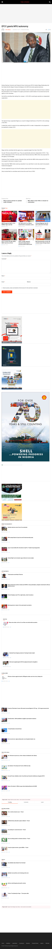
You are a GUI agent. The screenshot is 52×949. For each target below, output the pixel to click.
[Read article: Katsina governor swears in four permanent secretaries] (4, 606)
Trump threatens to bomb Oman (15, 728)
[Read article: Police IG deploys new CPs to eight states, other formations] (4, 596)
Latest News (14, 943)
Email (3, 281)
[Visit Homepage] (26, 2)
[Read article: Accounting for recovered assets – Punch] (4, 831)
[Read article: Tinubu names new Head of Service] (4, 576)
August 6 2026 (4, 562)
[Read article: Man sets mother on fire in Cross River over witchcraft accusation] (5, 624)
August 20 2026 (5, 723)
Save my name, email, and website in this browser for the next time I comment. (20, 287)
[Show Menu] (2, 2)
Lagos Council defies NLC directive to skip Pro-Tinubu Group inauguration (24, 547)
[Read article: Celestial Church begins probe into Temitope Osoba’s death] (5, 654)
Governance (21, 943)
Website (29, 281)
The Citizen (8, 29)
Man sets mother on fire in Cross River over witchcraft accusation (23, 622)
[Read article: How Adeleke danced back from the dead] (4, 864)
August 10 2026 (22, 246)
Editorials (47, 943)
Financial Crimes (25, 29)
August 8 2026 (4, 589)
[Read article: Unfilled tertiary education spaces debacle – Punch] (4, 822)
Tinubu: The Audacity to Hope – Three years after (18, 893)
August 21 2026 (5, 226)
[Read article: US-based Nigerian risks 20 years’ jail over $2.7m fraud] (43, 216)
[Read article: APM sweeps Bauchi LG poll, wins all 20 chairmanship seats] (4, 539)
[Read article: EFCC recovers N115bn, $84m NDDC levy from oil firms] (9, 234)
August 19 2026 (22, 226)
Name (3, 275)
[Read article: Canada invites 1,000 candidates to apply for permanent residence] (4, 720)
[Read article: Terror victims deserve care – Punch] (4, 813)
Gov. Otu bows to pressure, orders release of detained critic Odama (22, 755)
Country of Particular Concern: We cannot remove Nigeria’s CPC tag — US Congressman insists (28, 708)
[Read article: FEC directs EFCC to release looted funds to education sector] (26, 216)
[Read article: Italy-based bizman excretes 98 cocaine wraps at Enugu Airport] (43, 234)
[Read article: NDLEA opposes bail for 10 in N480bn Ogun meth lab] (9, 216)
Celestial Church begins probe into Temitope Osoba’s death (22, 653)
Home (3, 943)
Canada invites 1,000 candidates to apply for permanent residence (22, 718)
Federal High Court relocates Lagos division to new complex (21, 558)
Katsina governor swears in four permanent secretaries (20, 605)
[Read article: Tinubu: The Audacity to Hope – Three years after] (4, 895)
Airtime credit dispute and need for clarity (17, 883)
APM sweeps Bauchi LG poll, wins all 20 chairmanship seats (20, 537)
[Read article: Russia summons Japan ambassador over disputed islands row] (4, 740)
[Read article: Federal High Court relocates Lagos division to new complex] (4, 559)
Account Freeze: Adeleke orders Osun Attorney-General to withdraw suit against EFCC (26, 776)
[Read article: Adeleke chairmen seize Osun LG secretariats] (4, 529)
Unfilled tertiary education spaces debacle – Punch (19, 820)
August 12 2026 (5, 552)
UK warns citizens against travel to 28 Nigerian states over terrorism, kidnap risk (25, 676)
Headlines (8, 943)
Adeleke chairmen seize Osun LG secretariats (17, 527)
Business (28, 943)
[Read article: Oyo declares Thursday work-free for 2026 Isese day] (4, 767)
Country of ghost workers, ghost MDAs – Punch (18, 847)
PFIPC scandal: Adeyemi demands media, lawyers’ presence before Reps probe (25, 243)
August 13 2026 (39, 226)
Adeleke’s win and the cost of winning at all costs (18, 873)
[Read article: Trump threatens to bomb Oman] (4, 730)
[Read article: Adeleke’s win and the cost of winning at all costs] (4, 874)
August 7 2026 (4, 599)
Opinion (41, 943)
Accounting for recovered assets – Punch (17, 829)
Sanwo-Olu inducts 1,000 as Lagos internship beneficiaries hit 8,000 (22, 786)
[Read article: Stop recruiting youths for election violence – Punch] (4, 840)
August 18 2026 (5, 542)
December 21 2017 (16, 29)
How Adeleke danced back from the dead (16, 862)
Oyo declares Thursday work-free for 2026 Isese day (19, 765)
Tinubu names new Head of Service (15, 574)
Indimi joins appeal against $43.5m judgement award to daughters (23, 661)
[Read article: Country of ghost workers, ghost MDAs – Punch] (4, 849)
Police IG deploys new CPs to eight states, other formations (20, 594)
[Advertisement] (26, 13)
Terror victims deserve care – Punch (15, 811)
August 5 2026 (4, 887)
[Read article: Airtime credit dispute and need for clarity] (4, 884)
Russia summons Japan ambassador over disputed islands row (21, 739)
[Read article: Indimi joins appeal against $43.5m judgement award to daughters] (5, 663)
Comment (4, 258)
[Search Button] (49, 2)
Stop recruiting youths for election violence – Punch (19, 838)
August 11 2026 (5, 852)
